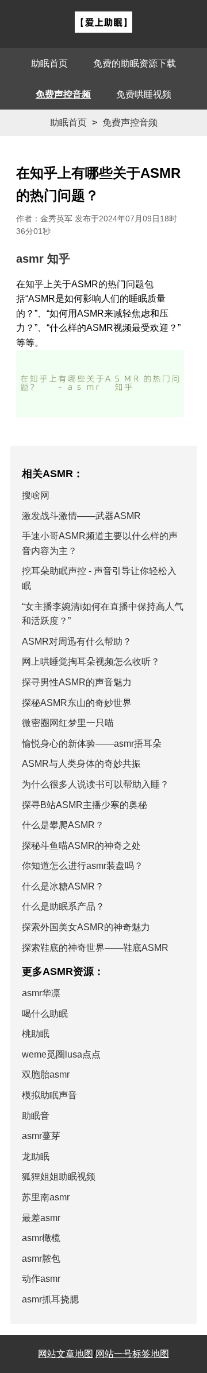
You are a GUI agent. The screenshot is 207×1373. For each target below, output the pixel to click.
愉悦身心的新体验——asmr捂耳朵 (92, 743)
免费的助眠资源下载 (134, 63)
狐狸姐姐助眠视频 (58, 1176)
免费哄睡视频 (143, 94)
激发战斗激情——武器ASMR (81, 516)
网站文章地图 (65, 1354)
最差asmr (41, 1218)
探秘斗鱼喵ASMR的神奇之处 (81, 846)
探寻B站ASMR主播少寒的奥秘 (84, 805)
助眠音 (35, 1116)
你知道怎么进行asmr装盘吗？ (82, 866)
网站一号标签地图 (132, 1354)
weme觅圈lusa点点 (61, 1054)
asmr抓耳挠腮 (50, 1299)
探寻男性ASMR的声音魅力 (77, 682)
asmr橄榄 (41, 1238)
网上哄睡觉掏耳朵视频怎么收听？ (91, 661)
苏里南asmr (46, 1197)
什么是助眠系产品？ (63, 906)
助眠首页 (49, 63)
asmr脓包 (41, 1258)
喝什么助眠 (45, 1014)
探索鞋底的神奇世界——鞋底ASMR (95, 948)
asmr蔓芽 (41, 1136)
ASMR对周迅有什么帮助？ (77, 641)
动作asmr (41, 1279)
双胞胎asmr (46, 1074)
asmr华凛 (41, 993)
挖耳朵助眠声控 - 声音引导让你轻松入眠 (99, 578)
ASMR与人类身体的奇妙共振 (81, 764)
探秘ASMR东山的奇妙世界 (77, 703)
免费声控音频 (63, 94)
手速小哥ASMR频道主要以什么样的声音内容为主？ (100, 543)
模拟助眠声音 (49, 1095)
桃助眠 (35, 1034)
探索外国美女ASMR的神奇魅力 (86, 927)
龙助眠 (35, 1156)
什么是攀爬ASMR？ (63, 825)
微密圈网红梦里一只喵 (68, 723)
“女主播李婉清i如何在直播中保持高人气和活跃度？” (102, 614)
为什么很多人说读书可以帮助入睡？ (95, 784)
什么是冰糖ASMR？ (63, 886)
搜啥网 (35, 495)
